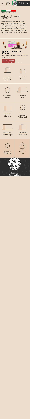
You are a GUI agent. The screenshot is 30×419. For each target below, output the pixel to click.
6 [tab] (15, 62)
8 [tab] (18, 62)
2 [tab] (10, 62)
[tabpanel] (15, 52)
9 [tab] (20, 62)
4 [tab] (13, 62)
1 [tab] (8, 62)
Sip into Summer (8, 61)
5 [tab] (14, 62)
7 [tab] (17, 62)
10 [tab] (21, 62)
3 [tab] (11, 62)
